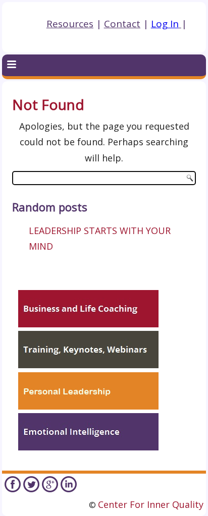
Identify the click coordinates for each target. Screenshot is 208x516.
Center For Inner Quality (150, 504)
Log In (165, 23)
